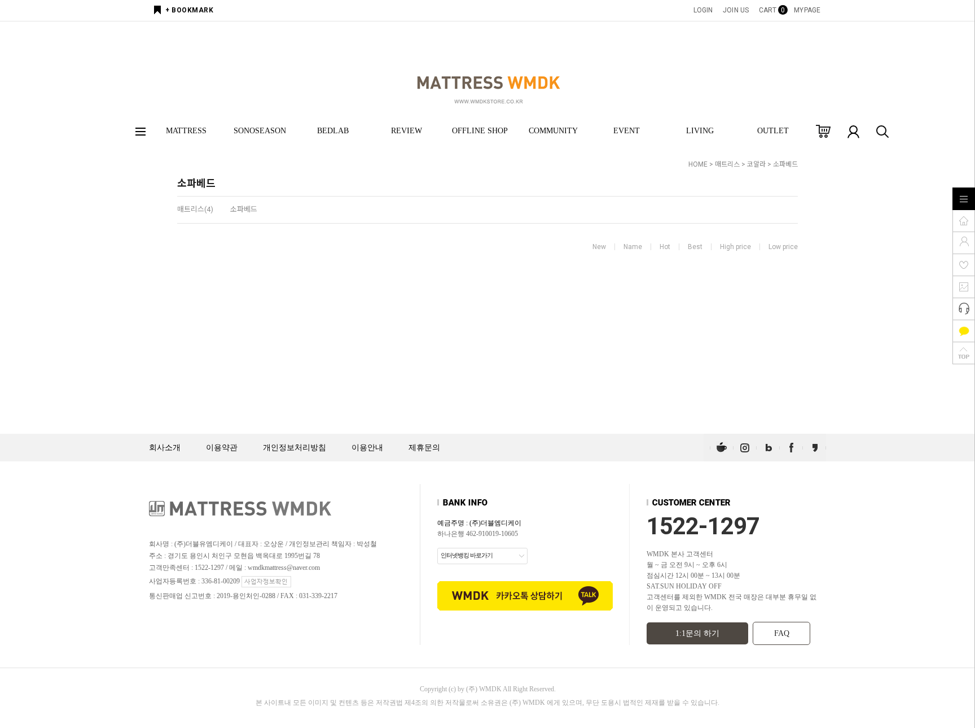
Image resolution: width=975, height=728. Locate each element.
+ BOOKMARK (189, 10)
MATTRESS (186, 131)
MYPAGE (807, 10)
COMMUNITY (553, 131)
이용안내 (367, 447)
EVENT (626, 131)
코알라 (756, 164)
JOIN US (736, 10)
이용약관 (222, 447)
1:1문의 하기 (697, 633)
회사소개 (165, 447)
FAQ (781, 633)
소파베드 (785, 164)
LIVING (700, 131)
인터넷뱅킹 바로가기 (467, 555)
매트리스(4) (195, 209)
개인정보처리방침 (294, 447)
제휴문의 (424, 447)
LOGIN (703, 10)
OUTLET (773, 131)
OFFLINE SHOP (480, 131)
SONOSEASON (260, 131)
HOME (698, 164)
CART (771, 10)
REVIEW (406, 131)
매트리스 (727, 164)
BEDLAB (333, 131)
